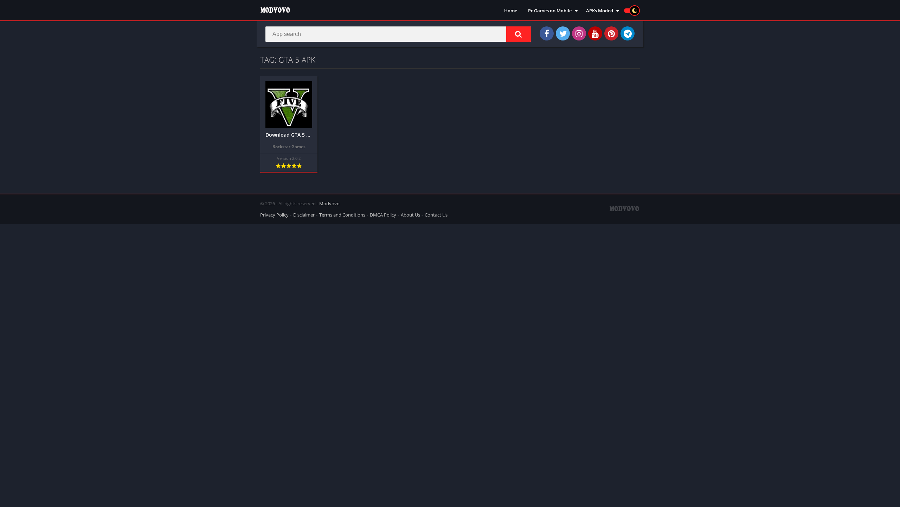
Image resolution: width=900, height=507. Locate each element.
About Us (410, 215)
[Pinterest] (611, 33)
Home (510, 10)
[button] (518, 34)
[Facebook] (547, 33)
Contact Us (436, 215)
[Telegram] (628, 33)
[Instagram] (579, 33)
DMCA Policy (383, 215)
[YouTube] (595, 33)
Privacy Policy (274, 215)
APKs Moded (599, 10)
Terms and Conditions (342, 215)
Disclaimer (304, 215)
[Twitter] (563, 33)
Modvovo (329, 203)
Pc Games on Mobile (550, 10)
